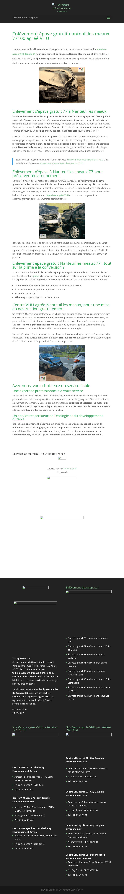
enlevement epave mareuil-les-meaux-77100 (61, 163)
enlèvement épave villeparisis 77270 (86, 159)
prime (36, 276)
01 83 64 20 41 (69, 468)
